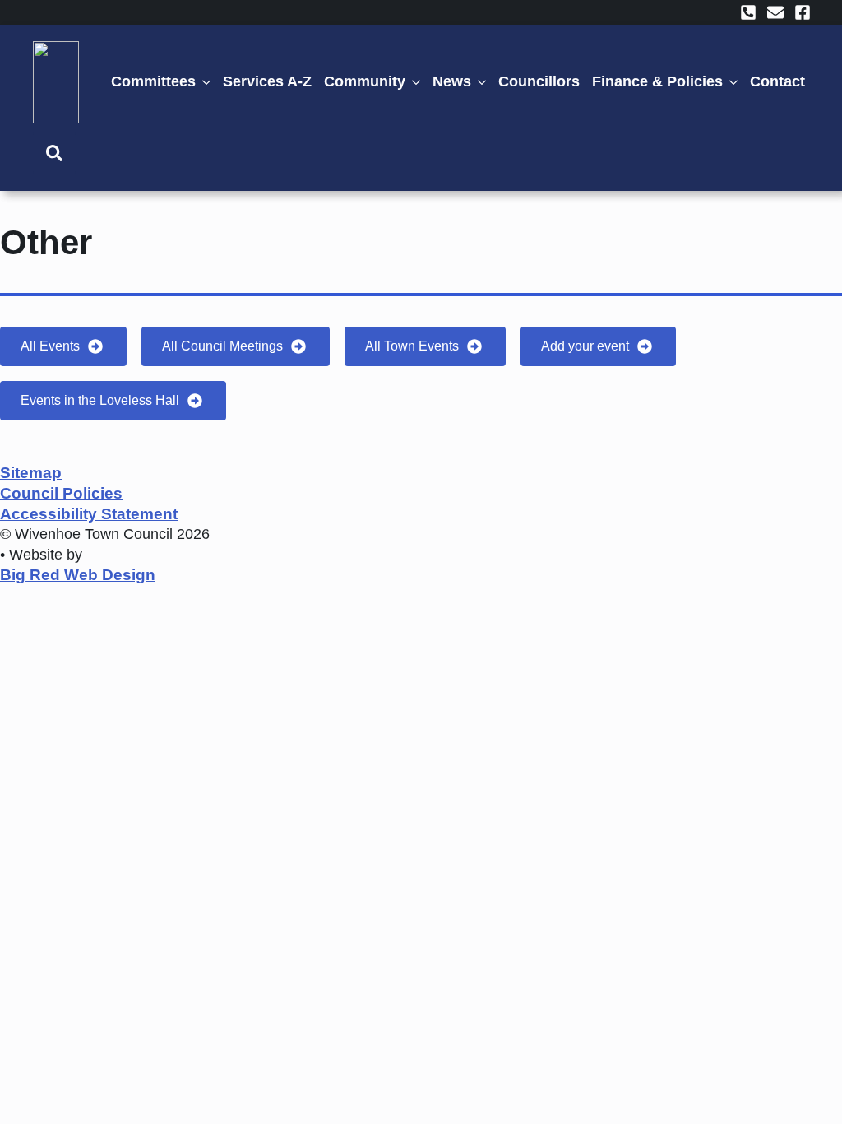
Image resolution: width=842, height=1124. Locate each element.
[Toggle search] (54, 153)
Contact (777, 81)
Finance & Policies (657, 81)
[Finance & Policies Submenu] (736, 82)
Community (364, 81)
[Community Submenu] (419, 82)
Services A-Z (267, 81)
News (452, 81)
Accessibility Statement (89, 514)
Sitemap (31, 472)
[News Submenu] (484, 82)
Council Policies (61, 493)
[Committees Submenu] (209, 82)
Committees (153, 81)
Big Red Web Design (77, 574)
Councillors (539, 81)
